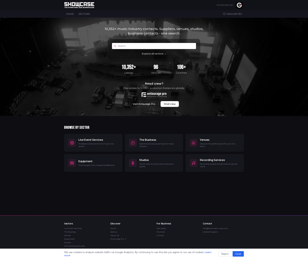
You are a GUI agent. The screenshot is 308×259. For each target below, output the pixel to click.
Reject (225, 253)
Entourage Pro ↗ (118, 239)
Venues (67, 235)
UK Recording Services (74, 246)
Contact (160, 235)
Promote (161, 232)
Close (238, 253)
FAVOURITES (234, 14)
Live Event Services (72, 228)
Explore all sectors (154, 53)
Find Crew (170, 104)
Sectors (113, 232)
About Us (114, 235)
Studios (67, 242)
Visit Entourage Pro (144, 104)
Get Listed (161, 228)
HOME (70, 14)
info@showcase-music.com (215, 228)
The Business (70, 232)
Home (113, 228)
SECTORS (84, 14)
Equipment (69, 239)
